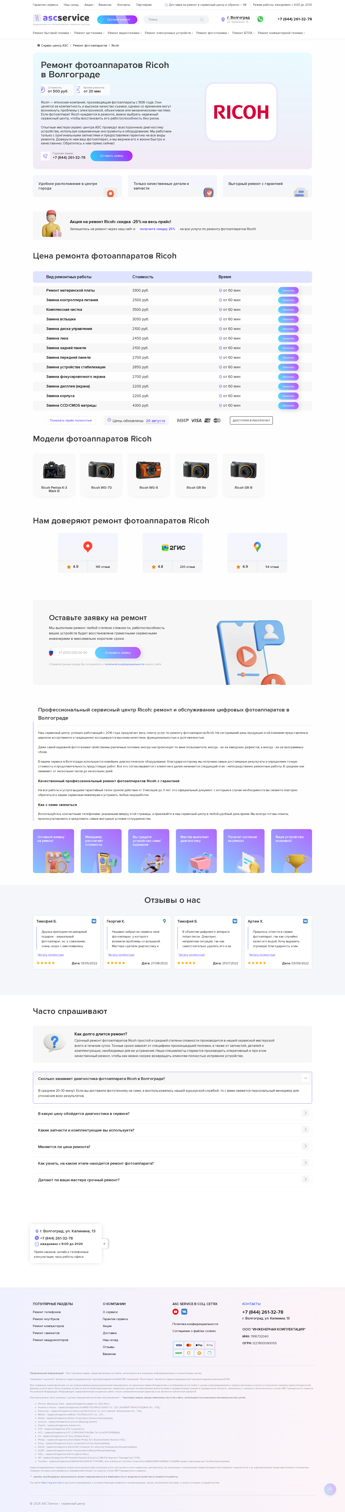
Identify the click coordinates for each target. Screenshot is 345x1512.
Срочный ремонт (118, 19)
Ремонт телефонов (47, 1312)
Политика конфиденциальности (195, 1324)
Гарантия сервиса (45, 5)
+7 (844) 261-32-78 (295, 19)
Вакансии (105, 5)
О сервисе (110, 1312)
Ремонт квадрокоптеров (50, 1340)
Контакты (123, 5)
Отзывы (108, 1347)
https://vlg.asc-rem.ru (52, 1482)
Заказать (288, 290)
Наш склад (71, 5)
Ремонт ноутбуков (46, 1319)
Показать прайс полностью (71, 420)
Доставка (110, 1333)
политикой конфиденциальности (124, 664)
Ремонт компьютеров (48, 1326)
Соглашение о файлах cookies (194, 1331)
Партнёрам (144, 5)
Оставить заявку (111, 156)
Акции (88, 5)
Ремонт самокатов (46, 1333)
